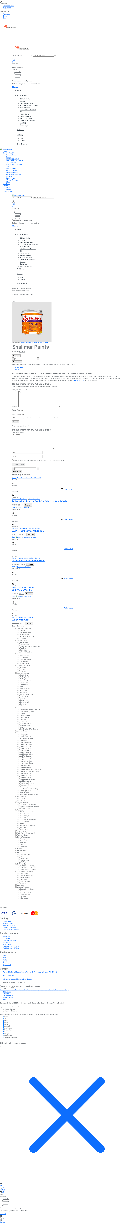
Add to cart (17, 362)
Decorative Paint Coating (40, 342)
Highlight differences (11, 1011)
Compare (16, 356)
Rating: (15, 390)
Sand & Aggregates (26, 103)
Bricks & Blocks (25, 99)
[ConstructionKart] (9, 26)
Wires (8, 182)
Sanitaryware (24, 125)
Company (20, 135)
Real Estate (20, 130)
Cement (22, 101)
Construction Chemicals (27, 120)
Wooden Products (26, 127)
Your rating (15, 432)
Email (14, 414)
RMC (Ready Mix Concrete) (29, 105)
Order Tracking (22, 144)
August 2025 (7, 8)
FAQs (21, 138)
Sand (4, 18)
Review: (15, 406)
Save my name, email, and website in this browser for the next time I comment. (39, 418)
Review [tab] (17, 370)
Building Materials (22, 95)
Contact (22, 140)
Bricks (5, 16)
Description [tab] (19, 368)
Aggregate (6, 14)
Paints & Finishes (25, 116)
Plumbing (23, 123)
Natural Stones (24, 114)
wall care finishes (78, 380)
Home (19, 90)
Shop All (15, 87)
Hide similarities (9, 1009)
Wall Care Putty (29, 588)
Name (14, 410)
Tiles (21, 112)
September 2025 (8, 6)
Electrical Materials (26, 118)
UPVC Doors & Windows (28, 110)
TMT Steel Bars (25, 107)
